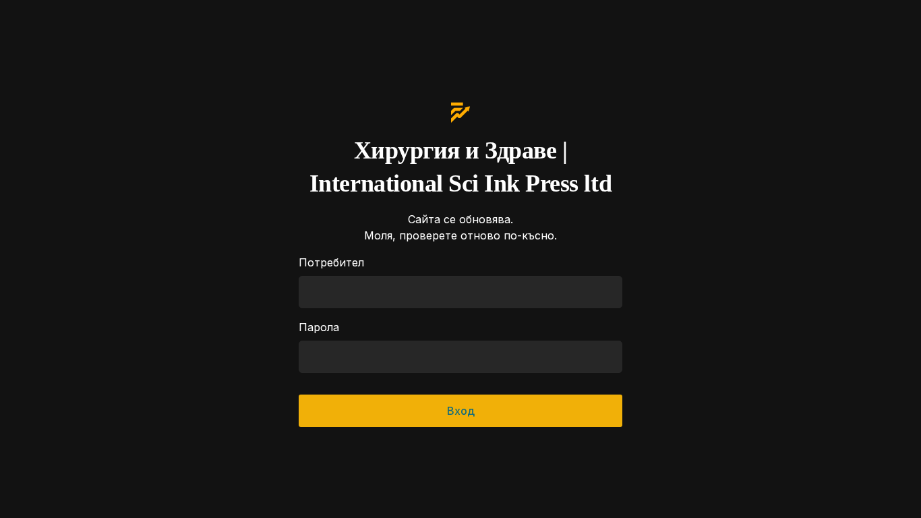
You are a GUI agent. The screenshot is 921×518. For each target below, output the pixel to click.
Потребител (331, 262)
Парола (319, 327)
